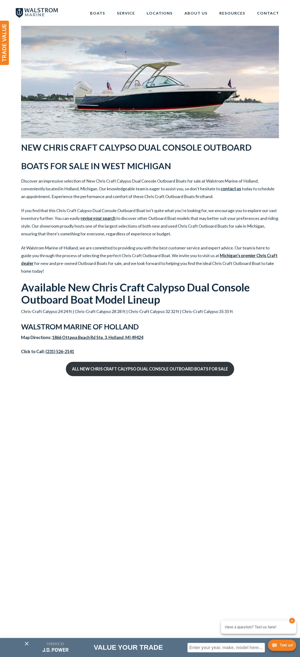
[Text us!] (282, 647)
